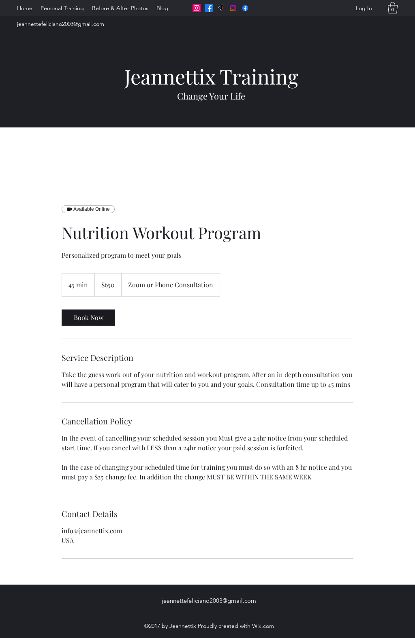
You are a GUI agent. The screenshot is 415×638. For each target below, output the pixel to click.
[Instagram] (197, 8)
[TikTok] (221, 8)
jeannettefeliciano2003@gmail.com (60, 24)
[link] (88, 317)
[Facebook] (209, 8)
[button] (393, 8)
